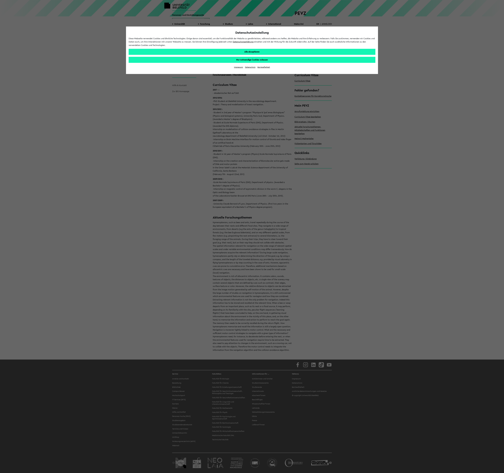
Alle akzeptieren (252, 51)
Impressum (238, 67)
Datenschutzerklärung (243, 41)
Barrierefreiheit (264, 67)
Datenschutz (250, 67)
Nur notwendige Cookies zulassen (252, 59)
